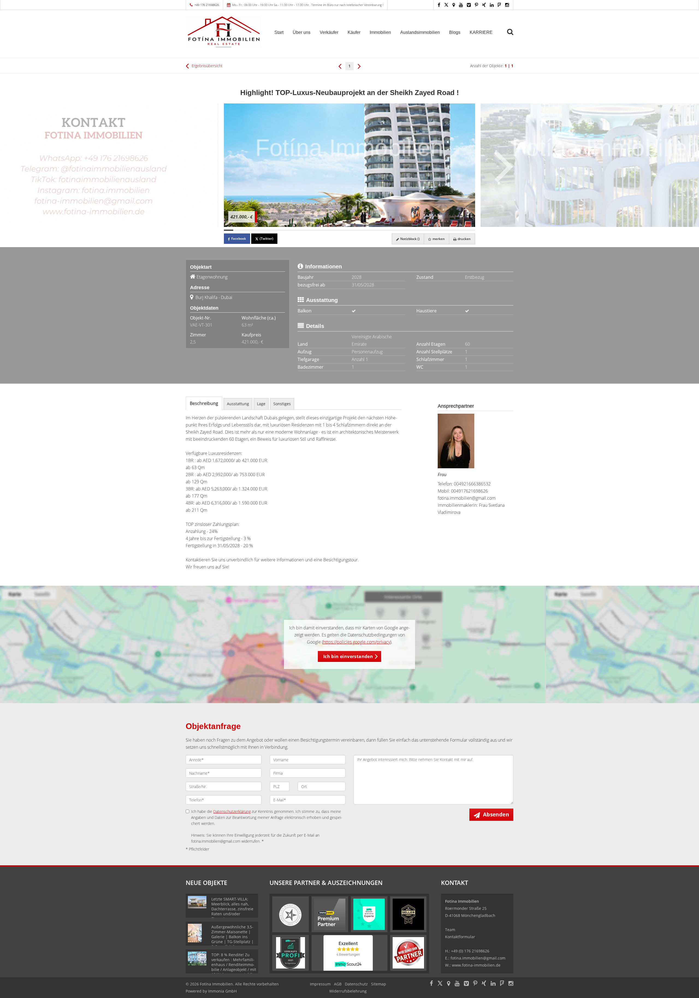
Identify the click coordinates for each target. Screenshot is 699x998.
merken (438, 238)
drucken (464, 238)
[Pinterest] (476, 5)
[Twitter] (446, 5)
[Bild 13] (340, 230)
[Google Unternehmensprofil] (453, 5)
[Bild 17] (377, 230)
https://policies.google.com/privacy (356, 642)
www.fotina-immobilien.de (476, 965)
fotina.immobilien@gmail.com (467, 498)
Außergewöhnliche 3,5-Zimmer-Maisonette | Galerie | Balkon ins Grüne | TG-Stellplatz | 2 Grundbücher (232, 936)
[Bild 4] (256, 230)
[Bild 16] (368, 230)
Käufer (354, 32)
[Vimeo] (469, 5)
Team (450, 929)
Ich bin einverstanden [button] (348, 656)
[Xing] (484, 5)
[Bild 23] (433, 230)
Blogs (454, 32)
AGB (338, 984)
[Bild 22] (423, 230)
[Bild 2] (237, 230)
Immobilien (380, 32)
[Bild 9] (303, 230)
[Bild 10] (312, 230)
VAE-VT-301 (201, 325)
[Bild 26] (461, 230)
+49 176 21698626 (206, 5)
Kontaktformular (460, 936)
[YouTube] (461, 5)
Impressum (320, 984)
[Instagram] (507, 5)
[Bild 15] (358, 230)
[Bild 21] (414, 230)
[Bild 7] (284, 230)
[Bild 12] (331, 230)
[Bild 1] (228, 230)
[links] (339, 65)
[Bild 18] (386, 230)
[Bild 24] (442, 230)
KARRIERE (481, 32)
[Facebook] (439, 5)
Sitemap (378, 984)
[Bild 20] (405, 230)
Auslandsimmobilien (420, 32)
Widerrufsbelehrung (348, 991)
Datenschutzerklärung (232, 811)
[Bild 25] (452, 230)
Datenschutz (356, 984)
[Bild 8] (293, 230)
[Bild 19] (396, 230)
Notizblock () (409, 238)
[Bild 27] (470, 230)
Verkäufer (329, 32)
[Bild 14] (349, 230)
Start (278, 32)
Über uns (301, 32)
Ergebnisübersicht (207, 65)
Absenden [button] (496, 814)
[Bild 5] (265, 230)
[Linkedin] (492, 5)
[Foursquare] (499, 5)
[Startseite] (224, 32)
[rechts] (359, 65)
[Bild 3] (247, 230)
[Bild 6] (275, 230)
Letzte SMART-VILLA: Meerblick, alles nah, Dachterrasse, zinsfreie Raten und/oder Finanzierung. (232, 908)
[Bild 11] (321, 230)
